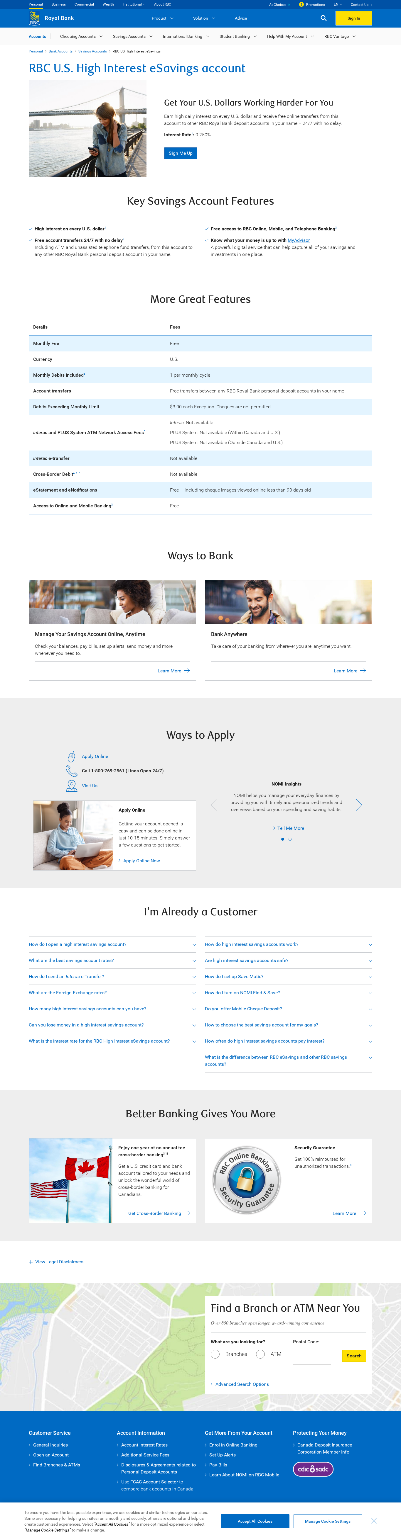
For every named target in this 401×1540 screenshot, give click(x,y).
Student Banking (235, 36)
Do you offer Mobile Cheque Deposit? (243, 1009)
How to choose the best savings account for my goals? (261, 1025)
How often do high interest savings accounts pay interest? (265, 1041)
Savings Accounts (129, 36)
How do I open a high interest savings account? (78, 944)
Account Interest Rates (144, 1445)
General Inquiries (50, 1445)
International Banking (182, 36)
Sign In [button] (354, 18)
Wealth (108, 4)
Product (159, 18)
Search (354, 1356)
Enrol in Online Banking (233, 1445)
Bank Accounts (61, 51)
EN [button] (336, 4)
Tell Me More (264, 828)
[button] (324, 18)
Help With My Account (287, 36)
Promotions (315, 5)
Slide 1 (282, 839)
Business (59, 4)
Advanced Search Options (242, 1384)
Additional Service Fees (145, 1455)
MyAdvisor (299, 240)
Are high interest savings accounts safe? (247, 960)
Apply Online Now (141, 861)
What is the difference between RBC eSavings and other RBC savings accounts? (276, 1060)
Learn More (169, 671)
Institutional (132, 4)
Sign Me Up (181, 153)
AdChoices (277, 5)
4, (74, 473)
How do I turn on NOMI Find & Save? (242, 992)
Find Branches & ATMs (56, 1465)
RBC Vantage (336, 36)
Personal (36, 4)
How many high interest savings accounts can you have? (87, 1009)
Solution (200, 18)
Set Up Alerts (222, 1455)
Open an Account (51, 1455)
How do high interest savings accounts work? (252, 944)
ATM (276, 1354)
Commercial (84, 4)
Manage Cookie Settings (328, 1521)
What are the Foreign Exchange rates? (68, 992)
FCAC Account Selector (154, 1482)
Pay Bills (218, 1465)
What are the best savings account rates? (71, 960)
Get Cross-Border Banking (154, 1213)
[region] (200, 1521)
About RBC (162, 4)
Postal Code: (306, 1341)
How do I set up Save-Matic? (234, 976)
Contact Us (359, 5)
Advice (241, 18)
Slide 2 (290, 839)
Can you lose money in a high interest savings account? (86, 1025)
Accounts (37, 36)
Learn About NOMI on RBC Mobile (244, 1475)
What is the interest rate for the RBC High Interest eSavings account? (99, 1041)
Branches (236, 1354)
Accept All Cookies (255, 1521)
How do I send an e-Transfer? (66, 976)
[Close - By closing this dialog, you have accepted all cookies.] (374, 1521)
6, (77, 473)
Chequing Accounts (78, 36)
